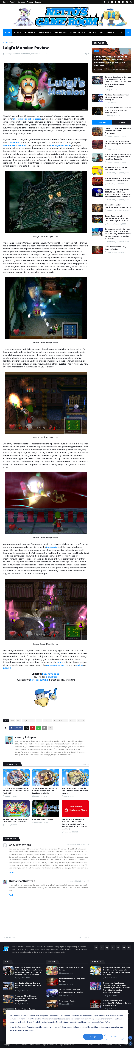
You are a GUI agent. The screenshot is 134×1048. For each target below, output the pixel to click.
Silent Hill (22, 145)
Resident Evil (9, 145)
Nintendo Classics (55, 665)
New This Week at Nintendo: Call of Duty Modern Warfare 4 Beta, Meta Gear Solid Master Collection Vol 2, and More (29, 971)
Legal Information (66, 1044)
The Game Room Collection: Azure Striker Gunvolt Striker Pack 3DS (16, 790)
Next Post (83, 937)
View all (86, 764)
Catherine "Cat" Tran (22, 881)
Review (72, 721)
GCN (18, 721)
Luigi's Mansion (28, 721)
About (12, 2)
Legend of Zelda (62, 145)
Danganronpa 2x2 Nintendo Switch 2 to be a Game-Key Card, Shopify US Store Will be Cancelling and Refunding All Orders (118, 234)
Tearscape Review (67, 1001)
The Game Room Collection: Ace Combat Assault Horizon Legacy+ (75, 790)
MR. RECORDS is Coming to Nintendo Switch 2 (116, 168)
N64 (52, 145)
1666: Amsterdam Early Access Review (115, 248)
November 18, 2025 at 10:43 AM (78, 845)
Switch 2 (7, 668)
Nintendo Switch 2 (39, 680)
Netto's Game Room (31, 1044)
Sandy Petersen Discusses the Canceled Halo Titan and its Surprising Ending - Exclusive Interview (110, 61)
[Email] (44, 728)
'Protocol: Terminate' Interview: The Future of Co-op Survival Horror (117, 1003)
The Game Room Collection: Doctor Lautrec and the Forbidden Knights (45, 790)
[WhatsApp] (38, 728)
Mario (39, 721)
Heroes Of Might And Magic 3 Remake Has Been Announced (118, 130)
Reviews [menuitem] (29, 32)
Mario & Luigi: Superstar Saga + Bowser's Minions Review (16, 820)
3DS (11, 42)
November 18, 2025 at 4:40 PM (78, 881)
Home (5, 2)
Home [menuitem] (7, 32)
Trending (102, 122)
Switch (79, 665)
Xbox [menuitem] (91, 32)
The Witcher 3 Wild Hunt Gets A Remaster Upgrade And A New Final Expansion (118, 156)
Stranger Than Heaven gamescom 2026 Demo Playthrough (26, 998)
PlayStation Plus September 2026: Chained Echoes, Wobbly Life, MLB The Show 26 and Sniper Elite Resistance (118, 193)
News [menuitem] (16, 32)
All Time (121, 122)
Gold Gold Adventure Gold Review (71, 968)
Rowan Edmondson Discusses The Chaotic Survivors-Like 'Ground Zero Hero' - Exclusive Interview (116, 971)
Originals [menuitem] (44, 32)
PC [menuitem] (101, 32)
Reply (11, 872)
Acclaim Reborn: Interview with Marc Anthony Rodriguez (117, 97)
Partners (38, 2)
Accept (93, 1037)
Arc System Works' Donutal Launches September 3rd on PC (28, 985)
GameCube (52, 547)
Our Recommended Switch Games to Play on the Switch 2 (118, 143)
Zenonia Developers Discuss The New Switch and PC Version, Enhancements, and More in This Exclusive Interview (118, 82)
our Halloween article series (27, 119)
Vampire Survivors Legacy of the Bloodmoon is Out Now (118, 179)
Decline (114, 1037)
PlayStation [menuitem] (76, 32)
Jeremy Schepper (26, 737)
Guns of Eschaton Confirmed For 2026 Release (118, 206)
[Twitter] (26, 728)
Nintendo (14, 142)
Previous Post (10, 937)
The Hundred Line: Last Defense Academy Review (71, 991)
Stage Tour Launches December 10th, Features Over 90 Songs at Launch (116, 218)
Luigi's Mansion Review (42, 819)
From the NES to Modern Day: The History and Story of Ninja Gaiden (118, 110)
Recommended (51, 673)
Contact (21, 2)
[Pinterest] (32, 728)
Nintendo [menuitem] (60, 32)
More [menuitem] (109, 32)
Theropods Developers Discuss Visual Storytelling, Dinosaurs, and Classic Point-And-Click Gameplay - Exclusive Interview (116, 988)
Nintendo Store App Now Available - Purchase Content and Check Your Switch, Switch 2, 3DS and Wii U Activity (74, 824)
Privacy (30, 2)
